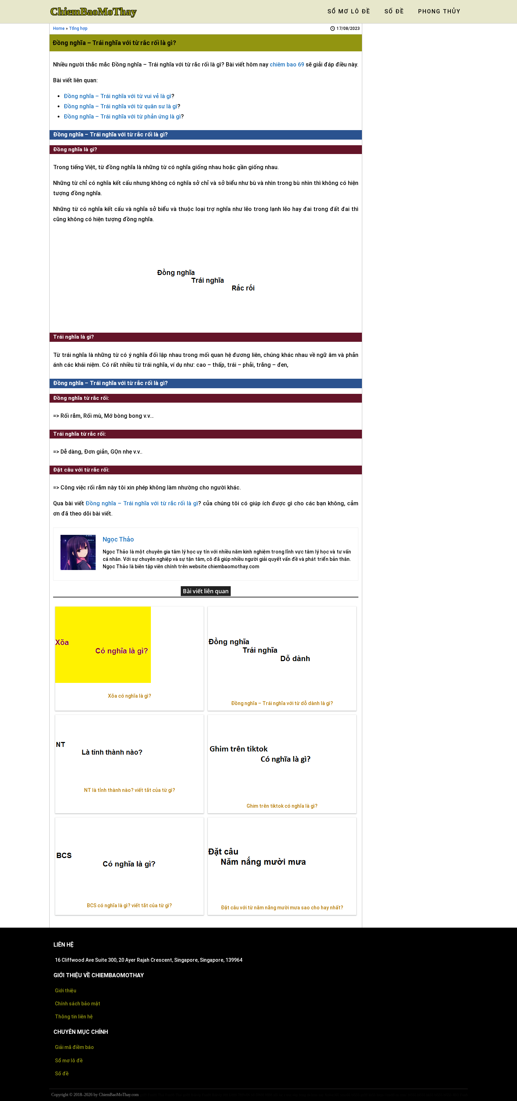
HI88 (268, 1095)
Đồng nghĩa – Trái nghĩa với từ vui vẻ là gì (117, 96)
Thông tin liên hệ (74, 1016)
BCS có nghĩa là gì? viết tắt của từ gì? (129, 905)
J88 (225, 1095)
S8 (253, 1095)
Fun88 (206, 1095)
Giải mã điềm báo (74, 1047)
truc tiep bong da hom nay (305, 1095)
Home (59, 28)
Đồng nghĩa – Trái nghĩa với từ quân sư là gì (120, 106)
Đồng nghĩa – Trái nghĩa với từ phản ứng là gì (122, 116)
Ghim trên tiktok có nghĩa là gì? (282, 806)
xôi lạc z (279, 1095)
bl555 (355, 1095)
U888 (233, 1095)
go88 (186, 1095)
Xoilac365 (332, 1095)
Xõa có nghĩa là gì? (129, 696)
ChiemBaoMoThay (93, 11)
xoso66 (345, 1095)
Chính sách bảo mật (77, 1003)
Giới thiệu (65, 990)
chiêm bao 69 (287, 64)
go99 (143, 1095)
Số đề (62, 1073)
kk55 (372, 1095)
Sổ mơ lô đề (69, 1060)
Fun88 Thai (156, 1095)
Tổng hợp (78, 28)
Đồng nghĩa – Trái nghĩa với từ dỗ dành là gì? (282, 703)
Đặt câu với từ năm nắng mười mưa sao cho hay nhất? (282, 907)
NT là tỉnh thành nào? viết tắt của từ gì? (129, 790)
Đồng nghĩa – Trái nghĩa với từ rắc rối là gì (141, 503)
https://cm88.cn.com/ (392, 1095)
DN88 (260, 1095)
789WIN (244, 1095)
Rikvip (196, 1095)
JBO (456, 1095)
